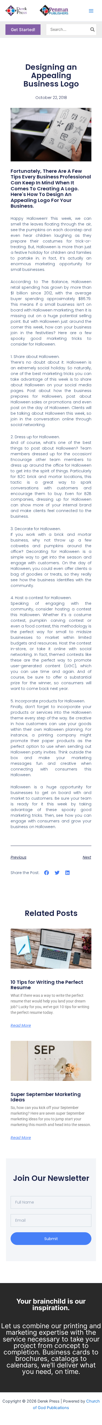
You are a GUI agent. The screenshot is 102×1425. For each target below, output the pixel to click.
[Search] (92, 29)
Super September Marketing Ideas (46, 1097)
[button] (23, 29)
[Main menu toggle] (91, 10)
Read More (21, 1025)
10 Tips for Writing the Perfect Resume (47, 985)
